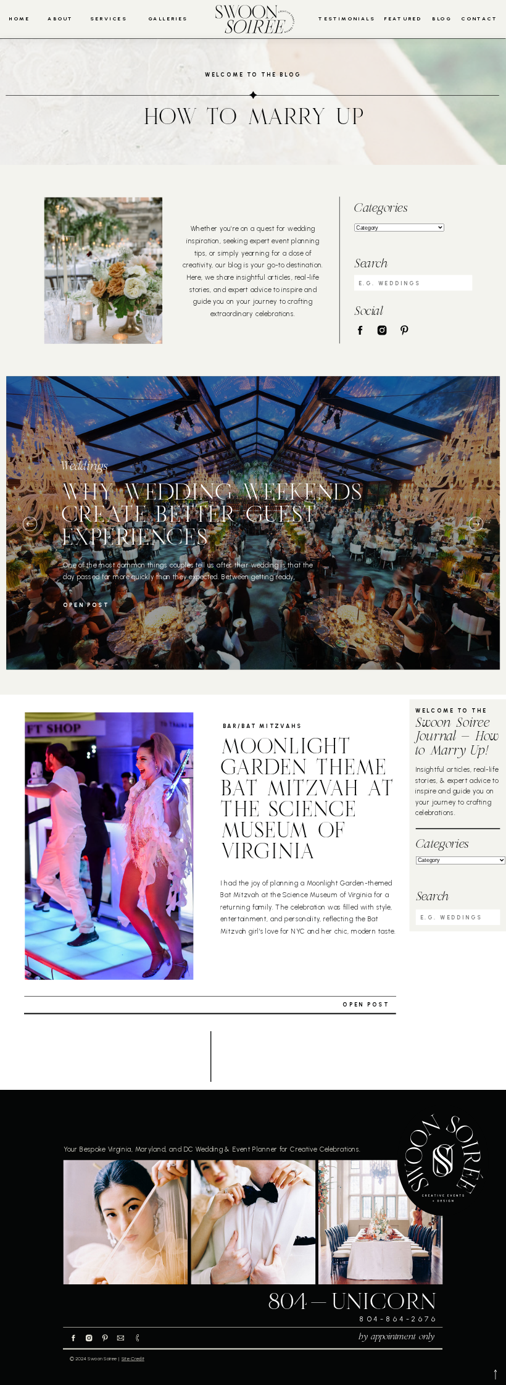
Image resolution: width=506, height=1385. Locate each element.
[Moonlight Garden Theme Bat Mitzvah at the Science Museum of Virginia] (109, 846)
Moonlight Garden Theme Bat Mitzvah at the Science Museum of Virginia (306, 801)
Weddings (84, 467)
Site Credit (133, 1359)
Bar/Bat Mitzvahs (262, 726)
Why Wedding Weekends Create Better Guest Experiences (211, 516)
